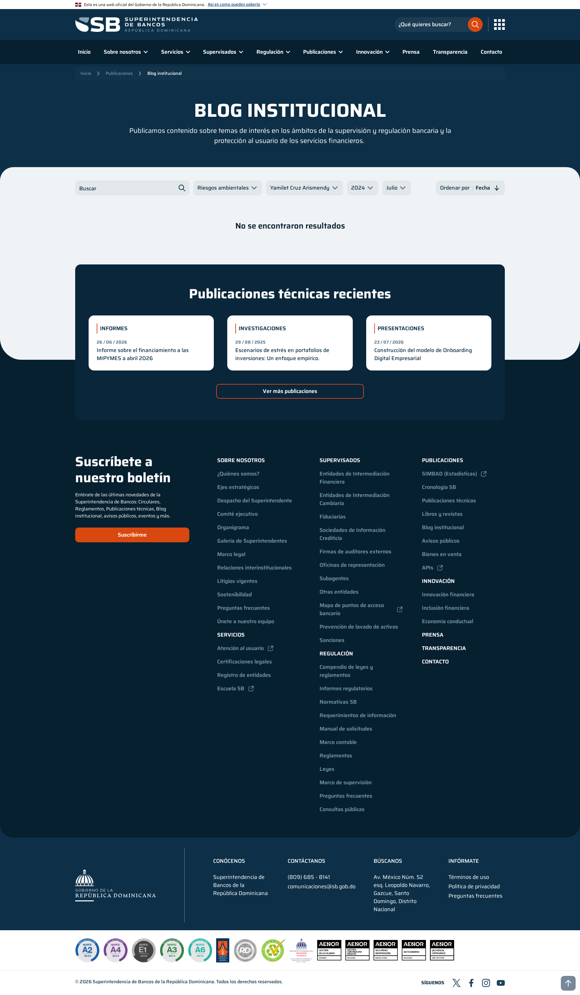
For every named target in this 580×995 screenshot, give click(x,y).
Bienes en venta (442, 554)
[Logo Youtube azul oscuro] (501, 983)
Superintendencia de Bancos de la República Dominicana (153, 981)
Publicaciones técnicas (449, 500)
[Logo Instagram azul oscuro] (486, 983)
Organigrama (233, 527)
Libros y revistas (442, 514)
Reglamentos (336, 755)
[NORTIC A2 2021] (87, 950)
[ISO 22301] (357, 958)
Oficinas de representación (352, 565)
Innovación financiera (448, 594)
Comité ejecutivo (237, 514)
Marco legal (231, 554)
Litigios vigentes (237, 581)
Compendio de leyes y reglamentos (347, 671)
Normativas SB (338, 702)
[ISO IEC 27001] (386, 958)
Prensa (411, 52)
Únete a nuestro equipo (245, 621)
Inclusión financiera (445, 608)
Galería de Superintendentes (252, 541)
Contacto (491, 52)
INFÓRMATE (463, 861)
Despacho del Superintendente (254, 500)
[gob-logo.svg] (115, 885)
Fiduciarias (333, 516)
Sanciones (332, 640)
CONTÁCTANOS (306, 861)
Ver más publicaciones (290, 391)
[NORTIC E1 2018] (144, 950)
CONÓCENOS (229, 861)
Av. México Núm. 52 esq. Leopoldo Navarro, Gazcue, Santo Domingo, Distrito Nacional (402, 893)
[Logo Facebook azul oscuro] (471, 983)
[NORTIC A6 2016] (200, 950)
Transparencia (450, 52)
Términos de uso (468, 877)
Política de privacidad (474, 887)
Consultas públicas (342, 809)
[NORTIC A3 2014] (172, 950)
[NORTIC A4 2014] (115, 950)
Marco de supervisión (346, 782)
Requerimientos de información (358, 715)
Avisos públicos (441, 541)
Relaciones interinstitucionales (254, 567)
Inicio (84, 52)
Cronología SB (439, 487)
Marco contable (338, 742)
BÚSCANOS (388, 861)
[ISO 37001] (414, 958)
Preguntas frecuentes (243, 608)
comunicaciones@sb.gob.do (321, 886)
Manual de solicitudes (346, 729)
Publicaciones (119, 73)
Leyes (327, 769)
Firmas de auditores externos (355, 551)
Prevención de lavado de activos (359, 627)
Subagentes (334, 578)
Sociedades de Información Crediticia (353, 534)
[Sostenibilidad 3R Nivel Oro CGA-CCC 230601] (273, 960)
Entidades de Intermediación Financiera (355, 477)
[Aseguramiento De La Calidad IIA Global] (222, 960)
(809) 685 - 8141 (309, 877)
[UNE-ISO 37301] (442, 958)
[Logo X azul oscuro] (456, 983)
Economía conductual (447, 621)
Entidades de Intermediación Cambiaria (355, 499)
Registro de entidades (244, 675)
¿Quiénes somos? (238, 473)
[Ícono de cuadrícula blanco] (499, 24)
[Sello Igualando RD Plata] (245, 960)
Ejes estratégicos (238, 487)
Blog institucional (164, 73)
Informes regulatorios (346, 688)
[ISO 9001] (329, 958)
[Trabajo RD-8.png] (301, 960)
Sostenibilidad (234, 594)
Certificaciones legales (244, 661)
